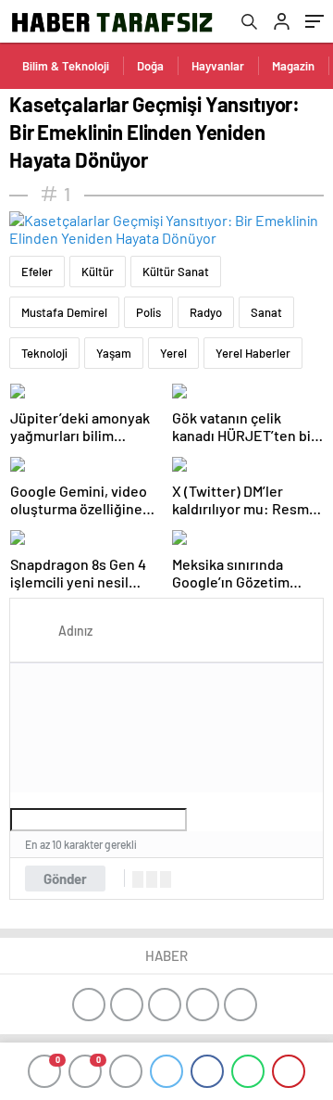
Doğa (150, 65)
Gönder (65, 878)
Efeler (37, 271)
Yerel (173, 353)
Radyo (206, 312)
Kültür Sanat (175, 271)
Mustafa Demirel (64, 312)
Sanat (266, 312)
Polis (148, 312)
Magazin (293, 65)
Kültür (97, 271)
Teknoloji (44, 353)
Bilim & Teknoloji (65, 65)
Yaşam (113, 353)
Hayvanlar (217, 65)
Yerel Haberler (253, 353)
